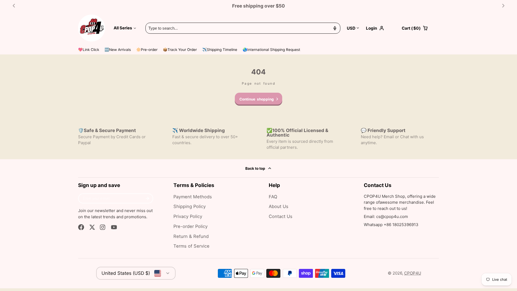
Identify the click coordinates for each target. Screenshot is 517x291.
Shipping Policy (189, 206)
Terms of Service (191, 246)
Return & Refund (191, 236)
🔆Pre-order (147, 49)
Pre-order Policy (190, 226)
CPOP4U (412, 273)
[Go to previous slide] (14, 6)
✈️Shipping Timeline (219, 49)
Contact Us (280, 216)
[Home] (91, 28)
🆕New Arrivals (117, 49)
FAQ (273, 196)
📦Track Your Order (180, 49)
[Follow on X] (92, 227)
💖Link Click (88, 49)
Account (380, 28)
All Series (123, 27)
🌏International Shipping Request (271, 49)
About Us (278, 206)
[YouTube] (114, 227)
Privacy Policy (187, 216)
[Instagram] (103, 227)
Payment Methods (192, 196)
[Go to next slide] (503, 6)
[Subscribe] (147, 198)
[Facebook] (81, 227)
